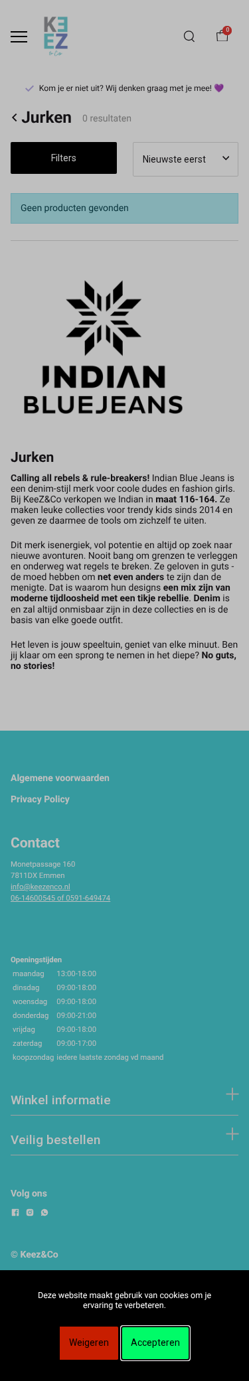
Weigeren (89, 1342)
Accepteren (155, 1342)
